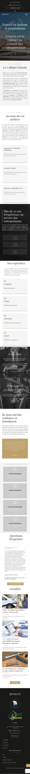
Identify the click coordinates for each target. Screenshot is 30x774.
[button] (15, 548)
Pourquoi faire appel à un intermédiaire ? (11, 548)
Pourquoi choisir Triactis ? (11, 575)
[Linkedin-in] (15, 11)
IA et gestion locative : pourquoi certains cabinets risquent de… (13, 670)
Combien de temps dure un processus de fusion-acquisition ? (15, 578)
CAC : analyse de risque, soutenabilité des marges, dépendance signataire (11, 641)
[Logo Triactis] (5, 14)
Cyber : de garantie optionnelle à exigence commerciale (13, 611)
